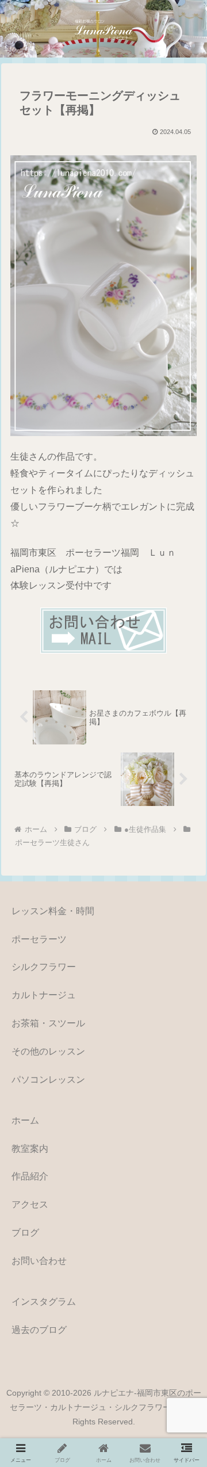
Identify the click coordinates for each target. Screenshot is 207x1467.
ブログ (25, 1232)
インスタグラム (44, 1301)
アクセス (30, 1204)
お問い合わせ (39, 1261)
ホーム (25, 1120)
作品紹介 (30, 1176)
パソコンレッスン (48, 1079)
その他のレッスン (48, 1051)
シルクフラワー (44, 967)
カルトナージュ (44, 995)
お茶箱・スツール (48, 1023)
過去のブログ (39, 1330)
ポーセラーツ (39, 939)
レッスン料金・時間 (53, 911)
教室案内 (30, 1148)
